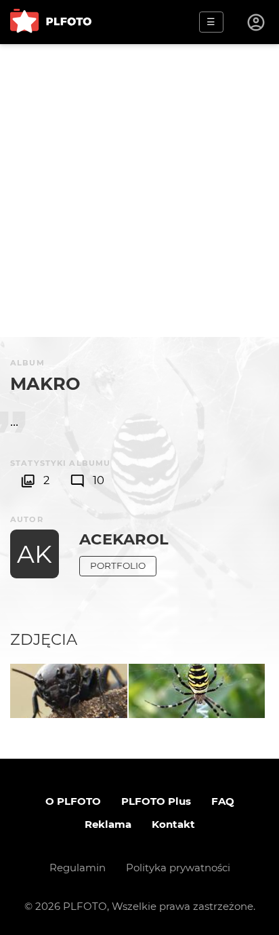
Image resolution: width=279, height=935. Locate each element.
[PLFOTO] (51, 22)
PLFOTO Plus (156, 801)
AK (34, 554)
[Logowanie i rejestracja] (257, 22)
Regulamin (77, 867)
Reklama (108, 824)
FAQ (222, 801)
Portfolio (118, 565)
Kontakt (173, 824)
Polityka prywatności (178, 867)
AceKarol (124, 539)
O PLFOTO (73, 801)
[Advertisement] (139, 190)
